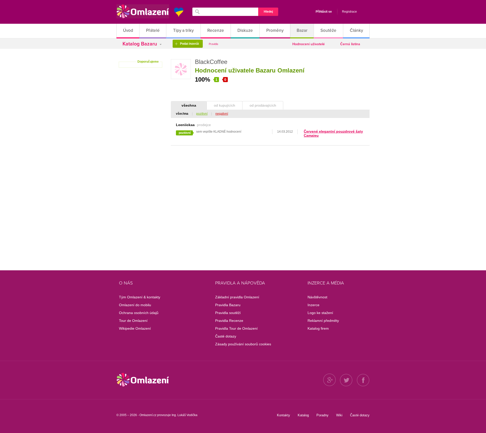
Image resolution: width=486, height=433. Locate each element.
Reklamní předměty (323, 321)
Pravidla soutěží (228, 313)
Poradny (322, 415)
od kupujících (224, 105)
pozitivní (202, 113)
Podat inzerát (187, 43)
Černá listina (350, 44)
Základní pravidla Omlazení (237, 297)
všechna (188, 105)
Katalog (303, 415)
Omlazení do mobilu (135, 305)
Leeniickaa (185, 125)
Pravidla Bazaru (227, 305)
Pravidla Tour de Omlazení (236, 328)
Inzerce (313, 305)
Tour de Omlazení (133, 321)
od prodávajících (263, 105)
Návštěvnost (317, 297)
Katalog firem (318, 328)
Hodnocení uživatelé (308, 44)
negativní (221, 113)
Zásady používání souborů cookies (243, 344)
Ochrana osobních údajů (138, 313)
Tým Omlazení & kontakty (139, 297)
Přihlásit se (324, 11)
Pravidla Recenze (229, 321)
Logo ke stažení (320, 313)
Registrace (349, 11)
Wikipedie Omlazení (135, 328)
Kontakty (283, 415)
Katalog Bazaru (140, 44)
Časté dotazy (225, 336)
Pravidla (213, 44)
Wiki (339, 415)
